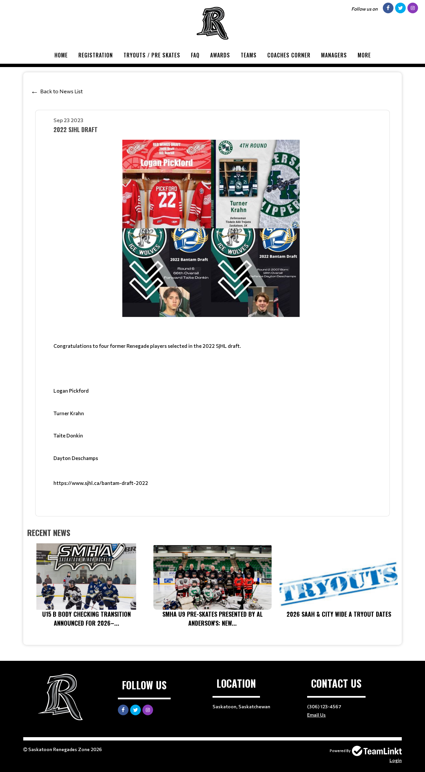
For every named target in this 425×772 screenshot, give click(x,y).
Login (395, 760)
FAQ (195, 55)
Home (61, 55)
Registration (95, 55)
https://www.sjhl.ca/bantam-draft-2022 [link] (100, 483)
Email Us (316, 715)
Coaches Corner (288, 55)
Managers (334, 55)
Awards (220, 55)
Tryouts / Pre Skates (152, 55)
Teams (249, 55)
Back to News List (61, 91)
